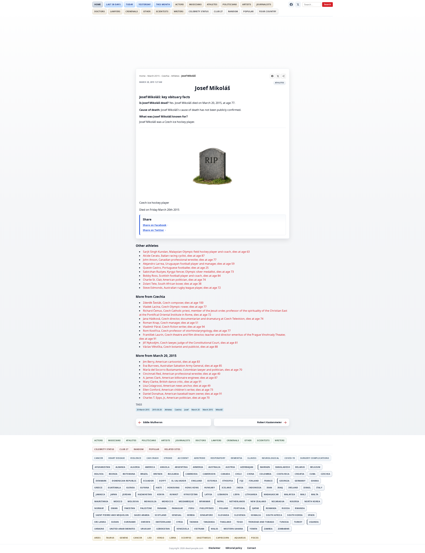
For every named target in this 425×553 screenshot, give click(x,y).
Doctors (99, 11)
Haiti (159, 487)
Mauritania (101, 501)
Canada (225, 473)
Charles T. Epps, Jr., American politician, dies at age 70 (176, 398)
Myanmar (204, 501)
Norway (99, 508)
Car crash (152, 458)
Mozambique (186, 501)
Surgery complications (314, 458)
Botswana (129, 473)
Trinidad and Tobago (261, 521)
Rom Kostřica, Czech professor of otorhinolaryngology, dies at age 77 (187, 330)
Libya (236, 494)
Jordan (126, 494)
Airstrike (199, 458)
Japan (113, 494)
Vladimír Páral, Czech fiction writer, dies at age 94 (174, 326)
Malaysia (289, 494)
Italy (319, 487)
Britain (157, 473)
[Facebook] (291, 4)
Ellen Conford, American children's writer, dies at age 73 (178, 390)
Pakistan (129, 508)
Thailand (225, 521)
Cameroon (209, 473)
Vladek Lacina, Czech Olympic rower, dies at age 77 (175, 306)
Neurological (270, 458)
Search (327, 4)
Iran (269, 487)
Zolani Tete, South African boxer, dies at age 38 (172, 284)
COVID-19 (290, 458)
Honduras (173, 487)
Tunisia (284, 521)
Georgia (284, 480)
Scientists (162, 11)
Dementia (236, 458)
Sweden (145, 521)
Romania (271, 508)
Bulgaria (173, 473)
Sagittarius (204, 537)
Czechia (165, 75)
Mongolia (150, 501)
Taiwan (194, 521)
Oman (114, 508)
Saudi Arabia (141, 515)
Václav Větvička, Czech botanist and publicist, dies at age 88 (180, 346)
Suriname (130, 521)
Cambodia (191, 473)
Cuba (312, 473)
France (268, 480)
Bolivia (98, 473)
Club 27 (218, 11)
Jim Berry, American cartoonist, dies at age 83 (171, 362)
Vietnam (199, 528)
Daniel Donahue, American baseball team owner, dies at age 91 (182, 394)
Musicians (195, 4)
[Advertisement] (212, 41)
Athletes (212, 4)
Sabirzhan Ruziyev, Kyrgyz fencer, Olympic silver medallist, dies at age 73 (188, 272)
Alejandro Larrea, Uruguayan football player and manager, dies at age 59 (188, 264)
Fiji (241, 480)
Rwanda (300, 508)
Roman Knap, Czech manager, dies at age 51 (170, 322)
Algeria (135, 467)
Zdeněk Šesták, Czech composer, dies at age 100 (173, 302)
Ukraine (99, 528)
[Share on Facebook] (272, 76)
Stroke (168, 458)
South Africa (274, 515)
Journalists (264, 4)
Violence (135, 458)
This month (163, 4)
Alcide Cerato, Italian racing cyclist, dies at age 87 (174, 256)
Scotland (160, 515)
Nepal (220, 501)
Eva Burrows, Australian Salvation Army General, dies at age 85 (182, 366)
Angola (164, 467)
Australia (214, 467)
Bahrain (265, 467)
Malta (314, 494)
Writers (178, 11)
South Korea (294, 515)
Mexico (118, 501)
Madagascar (271, 494)
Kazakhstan (145, 494)
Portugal (239, 508)
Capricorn (222, 537)
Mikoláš (219, 409)
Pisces (255, 537)
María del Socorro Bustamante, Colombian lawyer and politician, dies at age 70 (192, 370)
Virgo (160, 537)
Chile (238, 473)
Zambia (268, 528)
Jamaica (100, 494)
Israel (307, 487)
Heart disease (116, 458)
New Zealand (258, 501)
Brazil (144, 473)
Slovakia (223, 515)
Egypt (162, 480)
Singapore (206, 515)
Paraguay (177, 508)
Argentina (181, 467)
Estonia (212, 480)
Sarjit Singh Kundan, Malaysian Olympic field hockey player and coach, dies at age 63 (196, 252)
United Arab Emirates (122, 528)
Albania (120, 467)
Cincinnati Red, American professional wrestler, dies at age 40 (181, 374)
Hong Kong (192, 487)
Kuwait (174, 494)
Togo (240, 521)
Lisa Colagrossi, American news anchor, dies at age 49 (176, 386)
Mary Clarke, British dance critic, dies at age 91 (172, 382)
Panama (161, 508)
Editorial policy (234, 548)
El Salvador (179, 480)
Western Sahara (233, 528)
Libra (172, 537)
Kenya (160, 494)
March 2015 (153, 75)
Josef (186, 409)
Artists (246, 4)
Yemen (253, 528)
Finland (254, 480)
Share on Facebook (154, 225)
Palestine (146, 508)
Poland (223, 508)
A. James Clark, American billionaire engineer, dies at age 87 (180, 378)
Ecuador (148, 480)
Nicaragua (278, 501)
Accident (183, 458)
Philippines (207, 508)
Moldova (133, 501)
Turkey (298, 521)
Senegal (177, 515)
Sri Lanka (100, 521)
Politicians (230, 4)
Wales (214, 528)
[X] (298, 4)
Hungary (209, 487)
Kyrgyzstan (191, 494)
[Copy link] (283, 76)
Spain (311, 515)
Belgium (315, 467)
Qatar (255, 508)
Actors (179, 4)
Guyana (144, 487)
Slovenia (239, 515)
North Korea (312, 501)
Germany (300, 480)
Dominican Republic (124, 480)
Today (129, 4)
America (150, 467)
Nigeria (294, 501)
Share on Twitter (153, 230)
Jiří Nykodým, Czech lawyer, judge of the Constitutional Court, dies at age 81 (190, 342)
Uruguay (146, 528)
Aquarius (240, 537)
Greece (98, 487)
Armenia (198, 467)
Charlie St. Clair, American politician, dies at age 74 (174, 280)
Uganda (313, 521)
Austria (230, 467)
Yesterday (145, 4)
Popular (248, 11)
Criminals (132, 11)
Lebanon (222, 494)
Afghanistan (102, 467)
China (250, 473)
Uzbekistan (163, 528)
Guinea (130, 487)
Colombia (265, 473)
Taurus (110, 537)
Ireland (293, 487)
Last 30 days (113, 4)
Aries (97, 537)
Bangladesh (282, 467)
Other (146, 11)
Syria (179, 521)
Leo (149, 537)
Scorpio (186, 537)
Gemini (124, 537)
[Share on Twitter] (278, 76)
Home (97, 4)
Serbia (191, 515)
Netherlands (237, 501)
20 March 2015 (143, 409)
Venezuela (183, 528)
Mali (303, 494)
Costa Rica (283, 473)
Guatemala (114, 487)
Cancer (98, 458)
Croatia (299, 473)
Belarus (300, 467)
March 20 (196, 409)
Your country (267, 11)
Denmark (101, 480)
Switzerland (163, 521)
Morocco (167, 501)
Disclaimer (214, 548)
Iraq (280, 487)
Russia (286, 508)
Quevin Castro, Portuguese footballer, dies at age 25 (176, 268)
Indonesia (255, 487)
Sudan (115, 521)
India (240, 487)
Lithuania (251, 494)
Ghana (315, 480)
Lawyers (115, 11)
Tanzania (209, 521)
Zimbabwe (284, 528)
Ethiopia (227, 480)
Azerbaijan (246, 467)
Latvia (208, 494)
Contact (251, 548)
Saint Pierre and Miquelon (112, 515)
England (196, 480)
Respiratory (218, 458)
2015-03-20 (157, 409)
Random (233, 11)
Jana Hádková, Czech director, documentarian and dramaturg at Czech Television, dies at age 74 (203, 318)
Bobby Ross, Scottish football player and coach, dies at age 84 (182, 276)
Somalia (256, 515)
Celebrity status (199, 11)
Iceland (226, 487)
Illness (251, 458)
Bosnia (113, 473)
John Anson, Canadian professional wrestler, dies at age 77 (179, 260)
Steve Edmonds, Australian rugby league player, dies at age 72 (182, 288)
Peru (191, 508)
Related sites (172, 449)
